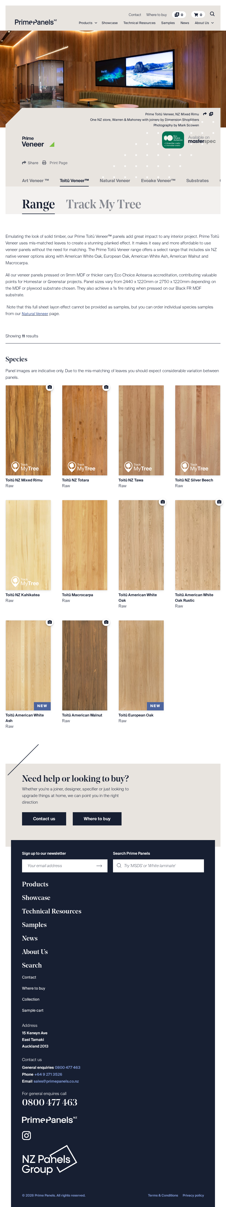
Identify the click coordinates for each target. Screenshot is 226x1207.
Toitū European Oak (136, 715)
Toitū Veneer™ (74, 180)
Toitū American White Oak (138, 598)
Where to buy (156, 15)
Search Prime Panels (131, 854)
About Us (202, 23)
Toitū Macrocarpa (77, 595)
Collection (30, 1000)
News (185, 23)
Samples (168, 23)
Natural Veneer (115, 180)
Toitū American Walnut (82, 715)
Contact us (44, 819)
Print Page (59, 163)
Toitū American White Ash (25, 718)
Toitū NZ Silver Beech (194, 480)
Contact (135, 15)
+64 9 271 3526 (48, 1075)
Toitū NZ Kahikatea (23, 595)
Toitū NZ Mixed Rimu (24, 480)
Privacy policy (193, 1195)
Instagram (26, 1135)
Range (38, 205)
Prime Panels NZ (36, 22)
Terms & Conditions (163, 1195)
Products (85, 23)
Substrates (197, 180)
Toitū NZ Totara (75, 480)
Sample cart (33, 1011)
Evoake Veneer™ (158, 180)
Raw (10, 486)
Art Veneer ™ (35, 180)
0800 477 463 (67, 1068)
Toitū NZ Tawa (131, 480)
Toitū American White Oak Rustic (194, 598)
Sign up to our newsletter (44, 854)
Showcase (110, 23)
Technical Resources (139, 23)
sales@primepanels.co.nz (56, 1082)
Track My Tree (103, 205)
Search (212, 14)
